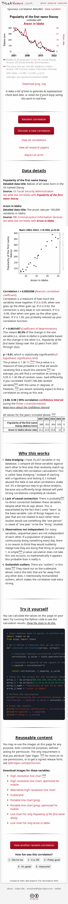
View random (53, 9)
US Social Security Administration (33, 191)
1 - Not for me (16, 860)
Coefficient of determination (39, 328)
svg (44, 83)
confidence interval (51, 400)
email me (52, 3)
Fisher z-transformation (30, 403)
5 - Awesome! (43, 866)
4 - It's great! (24, 866)
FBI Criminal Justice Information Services (38, 217)
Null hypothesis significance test (30, 356)
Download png (31, 83)
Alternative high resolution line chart (32, 790)
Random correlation (34, 119)
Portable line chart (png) (25, 800)
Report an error (34, 155)
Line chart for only (30, 823)
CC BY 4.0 (34, 899)
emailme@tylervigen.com (40, 888)
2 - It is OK (33, 860)
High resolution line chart (26, 776)
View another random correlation (34, 845)
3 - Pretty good (52, 860)
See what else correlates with (28, 220)
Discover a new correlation (34, 130)
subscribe (62, 3)
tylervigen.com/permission (24, 763)
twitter (58, 888)
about (43, 3)
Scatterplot (17, 795)
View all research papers (34, 147)
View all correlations (34, 140)
